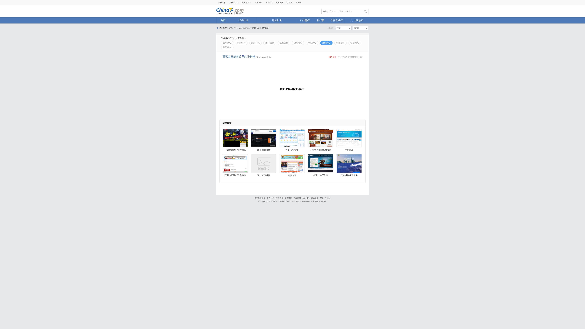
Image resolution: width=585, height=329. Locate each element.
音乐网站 (227, 43)
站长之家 (221, 3)
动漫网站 (354, 43)
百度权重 (353, 57)
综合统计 (332, 57)
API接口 (269, 3)
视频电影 (298, 43)
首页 (223, 20)
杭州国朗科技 (263, 150)
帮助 (322, 198)
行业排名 (243, 20)
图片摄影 (269, 43)
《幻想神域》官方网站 (235, 150)
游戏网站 (255, 43)
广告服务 (279, 198)
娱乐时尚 (241, 43)
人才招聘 (306, 198)
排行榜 (320, 20)
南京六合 (292, 175)
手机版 (328, 198)
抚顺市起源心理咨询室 (235, 175)
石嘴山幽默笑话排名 (260, 28)
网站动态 (314, 198)
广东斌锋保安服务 (349, 175)
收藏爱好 (340, 43)
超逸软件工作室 (320, 175)
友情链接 (288, 198)
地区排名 (277, 20)
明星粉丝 (227, 47)
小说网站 (312, 43)
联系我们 (270, 198)
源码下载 (258, 3)
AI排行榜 (305, 20)
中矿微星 (349, 150)
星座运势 (284, 43)
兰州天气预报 (292, 150)
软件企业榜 (337, 20)
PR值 (360, 57)
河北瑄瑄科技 (263, 175)
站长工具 (232, 3)
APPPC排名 (342, 57)
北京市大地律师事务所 (320, 150)
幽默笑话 (326, 43)
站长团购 (279, 3)
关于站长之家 (259, 198)
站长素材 (245, 3)
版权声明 (297, 198)
